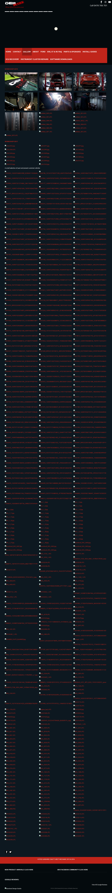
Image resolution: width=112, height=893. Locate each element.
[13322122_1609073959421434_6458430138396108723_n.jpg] (90, 375)
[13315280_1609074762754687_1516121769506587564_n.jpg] (90, 309)
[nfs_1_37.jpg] (21, 543)
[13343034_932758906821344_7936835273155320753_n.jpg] (21, 492)
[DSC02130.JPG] (90, 814)
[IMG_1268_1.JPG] (90, 577)
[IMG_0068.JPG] (90, 743)
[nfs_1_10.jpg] (90, 509)
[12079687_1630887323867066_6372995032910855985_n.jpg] (90, 592)
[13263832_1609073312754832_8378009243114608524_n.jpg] (21, 213)
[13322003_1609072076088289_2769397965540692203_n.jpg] (21, 370)
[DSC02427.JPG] (55, 829)
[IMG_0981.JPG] (21, 772)
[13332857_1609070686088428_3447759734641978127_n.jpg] (21, 436)
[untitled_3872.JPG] (90, 132)
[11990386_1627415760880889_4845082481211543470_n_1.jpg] (90, 669)
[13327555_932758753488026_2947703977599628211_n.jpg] (21, 411)
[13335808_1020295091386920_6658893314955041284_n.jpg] (21, 462)
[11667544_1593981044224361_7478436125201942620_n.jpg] (21, 669)
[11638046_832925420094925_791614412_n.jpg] (21, 577)
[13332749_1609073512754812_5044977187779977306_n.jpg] (55, 431)
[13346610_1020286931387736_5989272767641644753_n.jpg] (21, 503)
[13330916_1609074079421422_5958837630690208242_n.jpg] (90, 416)
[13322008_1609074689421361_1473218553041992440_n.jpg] (55, 370)
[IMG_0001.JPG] (21, 728)
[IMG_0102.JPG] (90, 754)
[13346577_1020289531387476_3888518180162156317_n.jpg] (90, 497)
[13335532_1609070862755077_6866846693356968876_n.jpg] (21, 447)
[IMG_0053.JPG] (90, 739)
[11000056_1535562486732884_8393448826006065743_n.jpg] (21, 615)
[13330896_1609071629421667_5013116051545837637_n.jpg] (55, 416)
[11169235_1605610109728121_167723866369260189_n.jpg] (90, 697)
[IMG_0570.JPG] (90, 765)
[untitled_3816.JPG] (90, 117)
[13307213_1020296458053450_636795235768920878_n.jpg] (21, 248)
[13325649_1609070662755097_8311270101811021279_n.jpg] (90, 386)
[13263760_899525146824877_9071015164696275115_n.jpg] (21, 208)
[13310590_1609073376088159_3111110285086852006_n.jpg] (21, 289)
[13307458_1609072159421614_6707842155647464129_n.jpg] (90, 259)
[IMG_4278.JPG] (55, 614)
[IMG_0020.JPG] (90, 731)
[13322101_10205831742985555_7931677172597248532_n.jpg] (55, 375)
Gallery (27, 52)
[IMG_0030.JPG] (90, 735)
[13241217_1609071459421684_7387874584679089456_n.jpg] (21, 187)
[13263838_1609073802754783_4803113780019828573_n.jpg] (55, 213)
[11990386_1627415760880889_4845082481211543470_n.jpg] (55, 669)
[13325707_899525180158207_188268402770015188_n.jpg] (90, 391)
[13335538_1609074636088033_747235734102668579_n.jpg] (55, 447)
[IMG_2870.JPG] (55, 805)
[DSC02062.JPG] (90, 821)
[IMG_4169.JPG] (90, 607)
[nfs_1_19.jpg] (55, 521)
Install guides (90, 52)
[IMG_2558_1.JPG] (21, 597)
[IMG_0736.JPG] (21, 768)
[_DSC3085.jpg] (21, 161)
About (36, 52)
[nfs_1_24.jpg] (21, 528)
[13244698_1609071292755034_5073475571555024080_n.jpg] (55, 193)
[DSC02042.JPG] (21, 821)
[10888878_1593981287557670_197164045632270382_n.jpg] (55, 681)
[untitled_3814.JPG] (55, 117)
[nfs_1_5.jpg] (90, 502)
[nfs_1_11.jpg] (21, 513)
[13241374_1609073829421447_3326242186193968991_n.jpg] (90, 187)
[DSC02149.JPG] (55, 818)
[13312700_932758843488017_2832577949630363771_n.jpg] (55, 299)
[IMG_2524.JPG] (90, 794)
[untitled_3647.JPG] (90, 101)
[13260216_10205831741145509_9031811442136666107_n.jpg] (55, 203)
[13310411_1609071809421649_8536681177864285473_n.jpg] (21, 279)
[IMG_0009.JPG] (55, 728)
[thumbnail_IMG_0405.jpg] (55, 550)
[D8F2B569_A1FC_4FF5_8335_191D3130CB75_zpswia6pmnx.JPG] (90, 681)
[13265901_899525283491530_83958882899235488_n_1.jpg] (21, 218)
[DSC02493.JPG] (90, 832)
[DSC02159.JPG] (21, 818)
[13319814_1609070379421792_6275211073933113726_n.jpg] (90, 335)
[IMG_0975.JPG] (90, 625)
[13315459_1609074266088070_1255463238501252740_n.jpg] (55, 320)
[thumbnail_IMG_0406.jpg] (90, 550)
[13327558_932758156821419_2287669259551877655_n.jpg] (55, 411)
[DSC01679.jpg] (90, 618)
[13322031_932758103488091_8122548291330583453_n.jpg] (90, 370)
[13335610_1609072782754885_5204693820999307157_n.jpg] (90, 452)
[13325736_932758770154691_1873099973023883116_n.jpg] (55, 396)
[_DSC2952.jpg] (21, 146)
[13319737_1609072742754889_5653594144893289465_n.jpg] (21, 335)
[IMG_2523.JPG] (55, 794)
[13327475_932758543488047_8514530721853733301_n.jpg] (55, 406)
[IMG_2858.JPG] (21, 581)
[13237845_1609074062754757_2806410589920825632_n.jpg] (90, 172)
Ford (43, 52)
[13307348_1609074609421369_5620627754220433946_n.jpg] (90, 253)
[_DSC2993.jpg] (55, 150)
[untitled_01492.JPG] (90, 81)
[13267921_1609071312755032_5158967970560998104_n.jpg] (55, 238)
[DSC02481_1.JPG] (21, 634)
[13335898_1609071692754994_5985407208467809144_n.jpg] (55, 467)
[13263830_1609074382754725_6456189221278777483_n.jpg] (90, 208)
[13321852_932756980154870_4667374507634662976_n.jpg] (90, 360)
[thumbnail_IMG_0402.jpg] (55, 546)
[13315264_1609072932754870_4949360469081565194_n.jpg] (21, 309)
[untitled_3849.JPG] (55, 121)
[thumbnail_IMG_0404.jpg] (21, 550)
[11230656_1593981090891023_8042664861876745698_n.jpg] (21, 602)
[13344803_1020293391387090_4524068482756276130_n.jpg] (21, 497)
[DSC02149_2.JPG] (90, 570)
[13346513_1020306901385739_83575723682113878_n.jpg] (55, 497)
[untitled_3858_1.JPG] (90, 121)
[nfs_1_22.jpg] (55, 524)
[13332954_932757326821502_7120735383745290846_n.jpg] (55, 442)
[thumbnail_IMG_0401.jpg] (21, 546)
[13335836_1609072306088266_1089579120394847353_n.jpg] (90, 462)
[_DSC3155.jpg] (21, 164)
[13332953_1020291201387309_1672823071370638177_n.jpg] (21, 442)
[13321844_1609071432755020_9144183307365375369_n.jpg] (55, 360)
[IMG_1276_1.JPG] (55, 554)
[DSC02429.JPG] (21, 832)
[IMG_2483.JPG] (55, 634)
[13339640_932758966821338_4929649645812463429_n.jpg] (55, 487)
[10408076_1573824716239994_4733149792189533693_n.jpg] (90, 654)
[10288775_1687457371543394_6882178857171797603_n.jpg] (21, 563)
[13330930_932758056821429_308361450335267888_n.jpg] (21, 421)
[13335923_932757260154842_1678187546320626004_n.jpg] (21, 472)
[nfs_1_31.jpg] (55, 535)
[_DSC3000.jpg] (90, 150)
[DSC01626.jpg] (55, 717)
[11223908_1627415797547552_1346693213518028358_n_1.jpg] (90, 664)
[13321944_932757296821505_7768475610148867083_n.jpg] (90, 365)
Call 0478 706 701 (98, 5)
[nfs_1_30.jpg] (21, 535)
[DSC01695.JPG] (55, 724)
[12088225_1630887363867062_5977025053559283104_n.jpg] (21, 622)
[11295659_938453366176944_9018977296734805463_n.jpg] (21, 648)
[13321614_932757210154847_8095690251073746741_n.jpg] (21, 345)
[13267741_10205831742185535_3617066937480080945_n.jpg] (90, 223)
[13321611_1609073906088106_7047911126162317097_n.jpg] (90, 340)
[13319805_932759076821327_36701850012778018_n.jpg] (55, 335)
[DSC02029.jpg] (55, 625)
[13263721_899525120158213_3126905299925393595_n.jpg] (90, 203)
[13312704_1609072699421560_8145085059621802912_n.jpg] (90, 299)
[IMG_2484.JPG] (90, 693)
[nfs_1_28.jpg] (55, 532)
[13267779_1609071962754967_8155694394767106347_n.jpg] (90, 228)
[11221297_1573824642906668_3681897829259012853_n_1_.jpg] (21, 664)
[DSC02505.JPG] (90, 622)
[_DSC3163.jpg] (55, 164)
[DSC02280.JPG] (90, 562)
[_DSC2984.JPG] (21, 150)
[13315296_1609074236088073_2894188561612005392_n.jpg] (21, 314)
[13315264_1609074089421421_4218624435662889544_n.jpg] (55, 309)
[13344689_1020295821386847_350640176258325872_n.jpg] (90, 492)
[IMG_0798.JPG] (90, 768)
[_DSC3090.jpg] (55, 161)
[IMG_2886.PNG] (21, 809)
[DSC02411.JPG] (90, 614)
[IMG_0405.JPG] (21, 761)
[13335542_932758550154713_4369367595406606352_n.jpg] (21, 452)
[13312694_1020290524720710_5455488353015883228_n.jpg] (21, 299)
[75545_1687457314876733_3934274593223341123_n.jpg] (21, 554)
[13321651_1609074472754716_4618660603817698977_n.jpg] (55, 345)
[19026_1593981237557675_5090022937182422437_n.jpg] (21, 654)
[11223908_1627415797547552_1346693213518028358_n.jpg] (55, 702)
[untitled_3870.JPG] (90, 128)
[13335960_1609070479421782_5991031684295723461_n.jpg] (55, 472)
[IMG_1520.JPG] (90, 776)
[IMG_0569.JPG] (55, 765)
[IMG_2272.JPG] (55, 783)
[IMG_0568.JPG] (21, 765)
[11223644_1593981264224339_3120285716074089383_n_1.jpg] (55, 602)
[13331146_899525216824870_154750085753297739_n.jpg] (21, 431)
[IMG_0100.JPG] (21, 754)
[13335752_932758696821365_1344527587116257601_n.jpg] (55, 457)
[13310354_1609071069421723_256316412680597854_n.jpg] (90, 269)
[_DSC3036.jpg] (21, 157)
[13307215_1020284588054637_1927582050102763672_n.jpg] (55, 248)
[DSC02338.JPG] (55, 566)
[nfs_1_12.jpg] (55, 513)
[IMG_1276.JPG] (90, 677)
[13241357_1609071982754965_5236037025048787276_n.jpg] (55, 187)
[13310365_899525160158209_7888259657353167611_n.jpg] (55, 274)
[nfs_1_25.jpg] (55, 528)
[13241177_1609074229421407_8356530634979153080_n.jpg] (90, 182)
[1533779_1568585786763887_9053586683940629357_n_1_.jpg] (55, 654)
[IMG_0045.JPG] (55, 739)
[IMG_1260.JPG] (21, 693)
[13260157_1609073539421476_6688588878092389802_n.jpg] (21, 203)
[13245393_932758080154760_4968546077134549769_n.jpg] (90, 193)
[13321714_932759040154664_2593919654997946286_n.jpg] (90, 350)
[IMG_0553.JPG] (55, 761)
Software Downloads (61, 59)
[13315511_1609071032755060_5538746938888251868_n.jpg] (90, 320)
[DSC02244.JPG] (55, 562)
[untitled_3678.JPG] (21, 121)
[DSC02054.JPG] (55, 814)
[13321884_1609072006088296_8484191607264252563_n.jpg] (21, 365)
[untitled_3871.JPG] (55, 132)
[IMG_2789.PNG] (55, 801)
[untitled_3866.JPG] (55, 124)
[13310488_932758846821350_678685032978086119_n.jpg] (90, 279)
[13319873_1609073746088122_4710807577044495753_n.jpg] (21, 340)
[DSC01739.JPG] (90, 717)
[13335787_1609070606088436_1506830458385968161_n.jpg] (90, 457)
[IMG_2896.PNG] (55, 809)
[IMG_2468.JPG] (21, 787)
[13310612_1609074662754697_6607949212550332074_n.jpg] (55, 289)
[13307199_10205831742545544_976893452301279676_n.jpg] (90, 243)
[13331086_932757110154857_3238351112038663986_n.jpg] (21, 426)
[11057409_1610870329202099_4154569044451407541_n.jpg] (55, 694)
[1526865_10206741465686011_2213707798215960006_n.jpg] (90, 648)
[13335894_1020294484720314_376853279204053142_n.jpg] (21, 467)
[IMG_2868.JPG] (90, 801)
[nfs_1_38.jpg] (55, 543)
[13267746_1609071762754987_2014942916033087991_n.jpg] (21, 228)
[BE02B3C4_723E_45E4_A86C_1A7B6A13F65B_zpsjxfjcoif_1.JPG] (90, 558)
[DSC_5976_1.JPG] (55, 557)
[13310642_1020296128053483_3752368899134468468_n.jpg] (21, 294)
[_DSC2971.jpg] (55, 146)
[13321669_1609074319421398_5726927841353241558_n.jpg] (90, 345)
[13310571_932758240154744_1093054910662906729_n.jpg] (90, 284)
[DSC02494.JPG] (21, 836)
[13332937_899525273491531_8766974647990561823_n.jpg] (90, 436)
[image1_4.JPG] (90, 639)
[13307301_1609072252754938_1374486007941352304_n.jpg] (55, 253)
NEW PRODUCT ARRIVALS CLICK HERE (19, 870)
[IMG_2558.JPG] (90, 690)
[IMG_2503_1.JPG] (55, 577)
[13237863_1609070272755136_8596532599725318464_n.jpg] (21, 177)
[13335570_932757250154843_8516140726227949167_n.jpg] (55, 452)
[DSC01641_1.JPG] (90, 724)
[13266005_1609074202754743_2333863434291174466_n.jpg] (90, 218)
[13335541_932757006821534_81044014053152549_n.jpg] (90, 447)
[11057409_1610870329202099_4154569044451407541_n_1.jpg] (90, 630)
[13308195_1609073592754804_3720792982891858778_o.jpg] (21, 269)
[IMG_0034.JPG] (21, 739)
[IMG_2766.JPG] (90, 798)
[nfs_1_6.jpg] (55, 506)
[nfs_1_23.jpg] (90, 524)
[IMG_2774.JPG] (21, 801)
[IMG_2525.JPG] (21, 798)
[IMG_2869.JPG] (21, 805)
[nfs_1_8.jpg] (21, 509)
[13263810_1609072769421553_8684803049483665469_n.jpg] (55, 208)
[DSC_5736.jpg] (90, 581)
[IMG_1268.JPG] (90, 686)
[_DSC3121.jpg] (90, 161)
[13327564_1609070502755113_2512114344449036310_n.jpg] (90, 411)
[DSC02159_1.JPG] (55, 825)
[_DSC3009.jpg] (55, 153)
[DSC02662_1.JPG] (55, 592)
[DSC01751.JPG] (90, 554)
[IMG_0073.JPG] (55, 746)
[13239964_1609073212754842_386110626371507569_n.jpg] (21, 182)
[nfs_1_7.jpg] (90, 506)
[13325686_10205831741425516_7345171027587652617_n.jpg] (55, 391)
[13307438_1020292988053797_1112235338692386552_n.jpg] (55, 259)
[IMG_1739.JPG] (55, 779)
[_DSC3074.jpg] (55, 157)
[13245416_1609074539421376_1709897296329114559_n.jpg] (21, 198)
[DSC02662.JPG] (55, 690)
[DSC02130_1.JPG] (90, 566)
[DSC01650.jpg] (55, 618)
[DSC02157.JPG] (21, 570)
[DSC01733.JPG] (90, 702)
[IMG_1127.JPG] (55, 776)
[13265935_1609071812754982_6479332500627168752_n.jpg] (55, 218)
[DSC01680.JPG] (55, 713)
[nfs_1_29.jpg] (90, 532)
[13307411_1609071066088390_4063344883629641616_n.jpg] (21, 259)
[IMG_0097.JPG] (90, 750)
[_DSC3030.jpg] (90, 153)
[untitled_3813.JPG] (90, 113)
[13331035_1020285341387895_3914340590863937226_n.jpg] (90, 421)
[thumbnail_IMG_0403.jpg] (90, 546)
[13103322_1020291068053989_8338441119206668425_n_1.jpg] (21, 172)
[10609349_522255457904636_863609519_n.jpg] (55, 720)
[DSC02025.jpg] (90, 713)
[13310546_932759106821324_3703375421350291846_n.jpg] (21, 284)
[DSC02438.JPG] (90, 825)
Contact (17, 52)
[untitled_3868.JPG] (90, 124)
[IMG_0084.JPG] (55, 750)
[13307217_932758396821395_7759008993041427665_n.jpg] (90, 248)
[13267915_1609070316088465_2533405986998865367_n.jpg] (90, 233)
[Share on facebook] (6, 852)
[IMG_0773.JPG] (55, 768)
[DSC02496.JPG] (21, 840)
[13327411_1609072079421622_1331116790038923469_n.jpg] (90, 396)
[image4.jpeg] (21, 81)
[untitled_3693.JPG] (55, 113)
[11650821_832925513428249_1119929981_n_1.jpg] (21, 674)
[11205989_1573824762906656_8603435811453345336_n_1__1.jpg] (90, 602)
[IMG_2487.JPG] (21, 790)
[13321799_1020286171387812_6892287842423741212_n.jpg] (90, 355)
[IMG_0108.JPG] (21, 757)
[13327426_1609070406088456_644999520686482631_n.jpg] (55, 401)
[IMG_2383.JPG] (90, 783)
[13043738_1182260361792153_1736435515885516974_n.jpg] (90, 643)
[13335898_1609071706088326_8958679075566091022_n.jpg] (90, 467)
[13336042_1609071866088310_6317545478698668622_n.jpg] (55, 477)
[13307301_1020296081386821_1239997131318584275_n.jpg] (21, 253)
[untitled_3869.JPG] (55, 128)
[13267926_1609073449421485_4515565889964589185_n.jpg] (90, 238)
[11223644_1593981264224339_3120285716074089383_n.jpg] (55, 664)
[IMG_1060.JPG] (55, 772)
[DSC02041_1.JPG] (90, 611)
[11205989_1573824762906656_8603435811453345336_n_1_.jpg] (90, 659)
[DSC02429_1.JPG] (55, 677)
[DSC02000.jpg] (90, 709)
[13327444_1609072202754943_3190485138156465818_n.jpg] (21, 406)
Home (8, 52)
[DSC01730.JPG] (90, 706)
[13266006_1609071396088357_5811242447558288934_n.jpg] (21, 223)
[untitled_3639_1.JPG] (55, 101)
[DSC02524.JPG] (90, 573)
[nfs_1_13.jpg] (90, 513)
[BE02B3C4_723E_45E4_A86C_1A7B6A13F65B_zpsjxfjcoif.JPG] (21, 686)
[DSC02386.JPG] (55, 832)
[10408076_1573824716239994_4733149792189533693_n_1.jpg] (55, 607)
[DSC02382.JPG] (55, 629)
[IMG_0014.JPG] (90, 728)
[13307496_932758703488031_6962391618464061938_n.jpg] (90, 264)
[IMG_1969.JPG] (90, 779)
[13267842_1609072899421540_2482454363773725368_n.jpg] (55, 233)
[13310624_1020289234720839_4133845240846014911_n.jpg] (90, 289)
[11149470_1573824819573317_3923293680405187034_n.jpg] (55, 659)
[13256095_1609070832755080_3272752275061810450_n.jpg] (55, 198)
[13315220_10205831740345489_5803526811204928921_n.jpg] (55, 304)
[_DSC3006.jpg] (21, 153)
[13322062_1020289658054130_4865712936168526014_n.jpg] (21, 375)
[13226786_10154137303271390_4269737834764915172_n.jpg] (55, 172)
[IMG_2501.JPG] (21, 794)
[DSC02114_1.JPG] (21, 592)
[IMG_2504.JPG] (55, 673)
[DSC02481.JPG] (90, 836)
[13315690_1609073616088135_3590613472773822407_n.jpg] (90, 325)
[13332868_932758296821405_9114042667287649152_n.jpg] (55, 436)
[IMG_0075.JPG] (21, 750)
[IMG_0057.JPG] (21, 743)
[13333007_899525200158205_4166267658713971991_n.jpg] (90, 442)
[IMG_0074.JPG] (90, 746)
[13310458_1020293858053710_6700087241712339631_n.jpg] (55, 279)
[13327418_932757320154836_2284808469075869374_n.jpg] (21, 401)
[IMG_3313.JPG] (90, 584)
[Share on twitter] (10, 852)
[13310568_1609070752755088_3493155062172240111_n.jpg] (55, 284)
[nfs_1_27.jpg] (21, 532)
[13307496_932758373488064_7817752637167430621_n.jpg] (55, 264)
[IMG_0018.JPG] (55, 731)
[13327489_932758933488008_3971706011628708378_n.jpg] (90, 406)
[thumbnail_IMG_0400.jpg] (90, 543)
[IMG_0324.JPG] (90, 757)
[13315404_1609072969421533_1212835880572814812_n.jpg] (21, 320)
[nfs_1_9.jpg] (55, 509)
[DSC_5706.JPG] (21, 709)
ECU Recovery (12, 59)
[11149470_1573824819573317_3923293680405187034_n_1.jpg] (21, 607)
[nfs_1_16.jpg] (55, 517)
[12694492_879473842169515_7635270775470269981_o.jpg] (55, 570)
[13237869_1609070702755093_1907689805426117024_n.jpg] (55, 177)
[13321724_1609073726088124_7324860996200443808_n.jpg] (21, 355)
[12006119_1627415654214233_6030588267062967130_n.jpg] (21, 702)
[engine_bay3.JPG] (55, 709)
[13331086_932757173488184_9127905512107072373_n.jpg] (55, 426)
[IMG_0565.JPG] (90, 761)
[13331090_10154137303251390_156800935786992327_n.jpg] (90, 426)
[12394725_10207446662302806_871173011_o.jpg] (55, 585)
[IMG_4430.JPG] (21, 584)
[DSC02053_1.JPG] (55, 597)
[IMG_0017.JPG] (21, 731)
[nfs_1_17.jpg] (90, 517)
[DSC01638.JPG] (90, 720)
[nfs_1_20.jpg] (90, 521)
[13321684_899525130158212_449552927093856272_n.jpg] (55, 350)
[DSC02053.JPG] (21, 814)
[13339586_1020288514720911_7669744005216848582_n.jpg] (90, 482)
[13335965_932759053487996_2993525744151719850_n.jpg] (90, 472)
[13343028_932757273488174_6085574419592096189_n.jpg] (90, 487)
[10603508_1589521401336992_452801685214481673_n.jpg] (21, 659)
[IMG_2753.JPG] (55, 798)
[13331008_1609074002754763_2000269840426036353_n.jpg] (55, 421)
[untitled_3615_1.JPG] (21, 101)
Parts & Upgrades (72, 52)
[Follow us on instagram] (105, 2)
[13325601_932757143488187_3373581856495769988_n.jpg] (55, 386)
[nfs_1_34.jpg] (55, 539)
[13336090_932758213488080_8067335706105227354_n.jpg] (55, 482)
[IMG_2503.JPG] (55, 686)
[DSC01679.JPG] (21, 713)
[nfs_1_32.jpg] (90, 535)
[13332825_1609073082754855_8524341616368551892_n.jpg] (90, 431)
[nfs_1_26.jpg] (90, 528)
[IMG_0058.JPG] (55, 743)
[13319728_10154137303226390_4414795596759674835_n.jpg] (55, 330)
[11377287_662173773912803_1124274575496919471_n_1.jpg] (55, 648)
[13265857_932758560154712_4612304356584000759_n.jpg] (90, 213)
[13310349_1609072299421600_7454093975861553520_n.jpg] (55, 269)
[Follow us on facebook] (101, 2)
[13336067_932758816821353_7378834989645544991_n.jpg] (90, 477)
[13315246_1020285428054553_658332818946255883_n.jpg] (90, 304)
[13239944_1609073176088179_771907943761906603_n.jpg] (90, 177)
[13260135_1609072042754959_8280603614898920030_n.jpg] (90, 198)
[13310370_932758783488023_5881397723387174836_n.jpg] (90, 274)
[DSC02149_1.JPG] (21, 829)
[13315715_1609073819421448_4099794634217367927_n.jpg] (21, 330)
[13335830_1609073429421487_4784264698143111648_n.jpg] (55, 462)
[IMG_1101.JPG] (21, 776)
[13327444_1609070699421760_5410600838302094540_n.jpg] (90, 401)
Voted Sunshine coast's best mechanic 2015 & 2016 (56, 859)
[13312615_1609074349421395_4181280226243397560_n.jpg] (55, 294)
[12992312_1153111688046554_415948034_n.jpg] (55, 622)
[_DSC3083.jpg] (90, 157)
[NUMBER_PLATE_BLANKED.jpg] (21, 639)
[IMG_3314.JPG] (90, 588)
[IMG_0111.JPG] (55, 757)
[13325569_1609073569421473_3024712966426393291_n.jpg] (21, 386)
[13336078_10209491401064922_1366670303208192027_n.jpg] (21, 482)
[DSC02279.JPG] (21, 825)
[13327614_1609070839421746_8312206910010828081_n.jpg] (21, 416)
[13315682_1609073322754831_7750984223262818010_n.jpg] (55, 325)
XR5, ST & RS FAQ (54, 52)
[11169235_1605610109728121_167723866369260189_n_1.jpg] (90, 635)
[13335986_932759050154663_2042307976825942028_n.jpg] (21, 477)
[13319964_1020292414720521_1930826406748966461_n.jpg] (55, 340)
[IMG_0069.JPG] (21, 746)
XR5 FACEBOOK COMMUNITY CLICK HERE (72, 870)
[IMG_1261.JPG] (21, 629)
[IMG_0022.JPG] (55, 735)
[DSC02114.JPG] (90, 818)
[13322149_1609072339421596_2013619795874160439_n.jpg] (21, 381)
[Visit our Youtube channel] (109, 2)
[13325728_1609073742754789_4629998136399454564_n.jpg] (21, 396)
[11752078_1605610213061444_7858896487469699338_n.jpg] (21, 681)
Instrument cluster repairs (34, 59)
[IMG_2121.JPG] (21, 783)
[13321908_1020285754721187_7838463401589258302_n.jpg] (55, 365)
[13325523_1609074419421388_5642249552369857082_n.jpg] (90, 381)
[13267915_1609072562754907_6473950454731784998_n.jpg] (21, 238)
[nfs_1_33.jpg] (21, 539)
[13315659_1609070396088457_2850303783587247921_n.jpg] (21, 325)
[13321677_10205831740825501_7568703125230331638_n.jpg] (21, 350)
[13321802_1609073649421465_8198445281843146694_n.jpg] (21, 360)
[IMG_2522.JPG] (90, 790)
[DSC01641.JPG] (21, 724)
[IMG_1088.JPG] (90, 772)
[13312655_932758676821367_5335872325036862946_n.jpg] (90, 294)
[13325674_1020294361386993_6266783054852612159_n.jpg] (21, 391)
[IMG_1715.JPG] (21, 779)
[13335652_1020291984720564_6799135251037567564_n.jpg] (21, 457)
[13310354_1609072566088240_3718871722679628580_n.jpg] (21, 274)
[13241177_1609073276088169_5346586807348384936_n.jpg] (55, 182)
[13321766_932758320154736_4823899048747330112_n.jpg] (55, 355)
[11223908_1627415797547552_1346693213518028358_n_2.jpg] (90, 597)
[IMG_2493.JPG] (55, 790)
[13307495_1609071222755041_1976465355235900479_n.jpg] (21, 264)
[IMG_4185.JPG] (55, 581)
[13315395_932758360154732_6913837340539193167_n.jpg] (90, 314)
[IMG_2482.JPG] (90, 787)
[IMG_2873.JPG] (90, 805)
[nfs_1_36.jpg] (90, 539)
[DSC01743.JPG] (21, 720)
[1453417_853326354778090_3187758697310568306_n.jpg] (55, 640)
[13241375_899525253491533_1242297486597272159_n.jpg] (21, 193)
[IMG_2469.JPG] (55, 787)
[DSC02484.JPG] (55, 836)
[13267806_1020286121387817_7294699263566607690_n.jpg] (21, 233)
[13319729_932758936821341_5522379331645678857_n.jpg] (90, 330)
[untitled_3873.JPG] (21, 135)
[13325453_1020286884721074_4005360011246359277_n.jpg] (55, 381)
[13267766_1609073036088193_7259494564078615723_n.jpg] (55, 228)
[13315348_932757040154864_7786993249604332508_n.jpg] (55, 314)
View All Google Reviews (99, 884)
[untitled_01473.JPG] (55, 81)
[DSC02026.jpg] (21, 717)
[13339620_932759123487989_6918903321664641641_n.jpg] (21, 487)
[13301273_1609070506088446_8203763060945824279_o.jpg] (55, 243)
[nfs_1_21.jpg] (21, 524)
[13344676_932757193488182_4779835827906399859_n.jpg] (55, 492)
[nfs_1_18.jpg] (21, 521)
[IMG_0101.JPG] (55, 754)
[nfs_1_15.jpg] (21, 517)
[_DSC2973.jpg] (90, 146)
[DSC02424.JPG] (90, 829)
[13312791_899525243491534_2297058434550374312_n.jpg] (21, 304)
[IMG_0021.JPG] (21, 735)
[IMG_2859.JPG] (90, 673)
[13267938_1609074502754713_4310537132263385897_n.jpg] (21, 243)
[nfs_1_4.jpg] (55, 502)
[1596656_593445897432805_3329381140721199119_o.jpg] (90, 809)
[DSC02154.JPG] (55, 821)
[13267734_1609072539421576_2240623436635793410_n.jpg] (55, 223)
